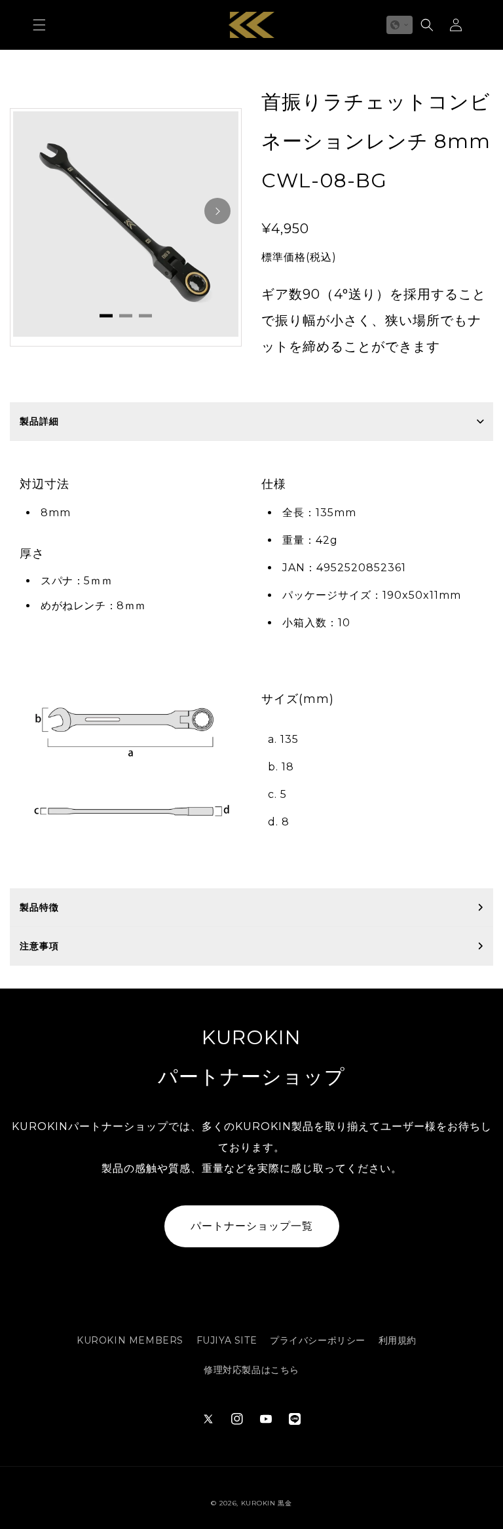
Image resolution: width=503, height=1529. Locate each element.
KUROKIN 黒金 (266, 1503)
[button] (39, 24)
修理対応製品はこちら (251, 1370)
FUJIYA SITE (226, 1340)
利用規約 (398, 1340)
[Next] (217, 211)
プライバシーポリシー (317, 1340)
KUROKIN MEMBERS (130, 1340)
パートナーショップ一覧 (252, 1226)
